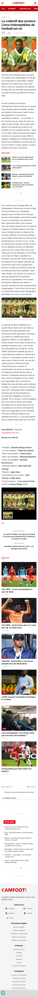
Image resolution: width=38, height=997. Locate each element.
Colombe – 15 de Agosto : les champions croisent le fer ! (18, 856)
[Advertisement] (19, 993)
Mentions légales (19, 927)
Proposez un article (19, 978)
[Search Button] (35, 3)
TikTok (11, 918)
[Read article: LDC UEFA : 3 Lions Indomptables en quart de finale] (19, 574)
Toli (3, 9)
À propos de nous (19, 949)
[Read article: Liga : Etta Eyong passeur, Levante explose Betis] (6, 168)
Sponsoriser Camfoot (19, 988)
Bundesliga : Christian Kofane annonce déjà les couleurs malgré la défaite (19, 850)
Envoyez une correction (19, 975)
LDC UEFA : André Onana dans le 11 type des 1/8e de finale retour (19, 626)
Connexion (32, 787)
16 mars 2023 (5, 594)
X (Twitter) (29, 908)
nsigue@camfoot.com (10, 432)
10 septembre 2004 (19, 33)
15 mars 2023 (5, 666)
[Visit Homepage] (18, 3)
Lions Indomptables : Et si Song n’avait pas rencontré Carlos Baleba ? (18, 734)
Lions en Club (24, 9)
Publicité (19, 953)
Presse (19, 962)
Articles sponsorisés (19, 985)
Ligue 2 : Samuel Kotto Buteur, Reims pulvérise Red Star (17, 861)
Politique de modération (19, 940)
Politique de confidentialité (19, 934)
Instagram (11, 913)
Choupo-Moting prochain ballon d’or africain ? (17, 770)
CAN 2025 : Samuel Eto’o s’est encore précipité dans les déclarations (17, 662)
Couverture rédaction (19, 966)
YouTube (29, 913)
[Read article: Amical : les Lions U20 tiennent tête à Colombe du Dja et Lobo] (6, 159)
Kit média (19, 956)
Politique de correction (19, 937)
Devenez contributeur (19, 981)
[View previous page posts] (17, 193)
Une (8, 17)
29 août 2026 (16, 189)
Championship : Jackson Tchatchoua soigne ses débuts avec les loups (23, 185)
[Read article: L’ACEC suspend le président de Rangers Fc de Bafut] (19, 682)
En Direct (12, 9)
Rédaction (19, 959)
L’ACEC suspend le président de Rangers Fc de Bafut (19, 698)
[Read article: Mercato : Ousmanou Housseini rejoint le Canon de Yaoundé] (6, 176)
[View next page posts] (20, 193)
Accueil (4, 17)
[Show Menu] (2, 3)
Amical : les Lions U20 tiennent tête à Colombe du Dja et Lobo (23, 158)
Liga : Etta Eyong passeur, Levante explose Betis (24, 167)
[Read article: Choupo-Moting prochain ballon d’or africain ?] (19, 753)
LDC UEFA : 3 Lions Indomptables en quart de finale (17, 590)
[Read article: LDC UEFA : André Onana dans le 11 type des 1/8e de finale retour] (19, 610)
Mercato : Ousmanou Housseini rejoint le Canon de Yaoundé (23, 175)
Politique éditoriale (19, 930)
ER (9, 33)
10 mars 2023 (5, 702)
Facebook (11, 908)
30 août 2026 (16, 161)
